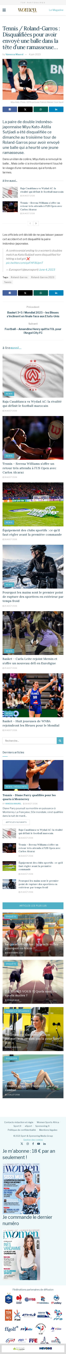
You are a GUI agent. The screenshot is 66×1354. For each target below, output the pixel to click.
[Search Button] (60, 740)
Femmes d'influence (18, 1011)
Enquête (11, 916)
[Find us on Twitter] (21, 1144)
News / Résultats (16, 787)
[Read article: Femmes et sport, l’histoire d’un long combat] (33, 1076)
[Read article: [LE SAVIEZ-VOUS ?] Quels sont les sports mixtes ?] (33, 982)
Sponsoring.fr (42, 1126)
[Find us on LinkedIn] (44, 1144)
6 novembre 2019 (15, 953)
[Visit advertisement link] (33, 1349)
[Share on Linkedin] (56, 109)
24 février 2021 (14, 1047)
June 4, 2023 (47, 269)
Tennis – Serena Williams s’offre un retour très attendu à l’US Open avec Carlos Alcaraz (41, 206)
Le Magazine (56, 10)
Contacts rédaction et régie (18, 1122)
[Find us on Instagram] (28, 1144)
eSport (28, 1126)
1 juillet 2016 (13, 1095)
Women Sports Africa (48, 1122)
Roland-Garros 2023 (42, 277)
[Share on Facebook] (10, 109)
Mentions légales (48, 1130)
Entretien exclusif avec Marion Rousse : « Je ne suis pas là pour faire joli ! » (32, 1039)
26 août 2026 (28, 196)
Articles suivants (18, 822)
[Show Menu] (4, 10)
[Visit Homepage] (27, 10)
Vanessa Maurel (14, 54)
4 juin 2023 (35, 54)
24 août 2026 (10, 730)
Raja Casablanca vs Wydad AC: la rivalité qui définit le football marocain (41, 190)
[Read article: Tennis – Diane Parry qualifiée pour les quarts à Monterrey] (33, 775)
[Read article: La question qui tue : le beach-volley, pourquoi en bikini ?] (33, 934)
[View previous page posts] (30, 223)
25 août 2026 (10, 606)
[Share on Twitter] (25, 109)
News (9, 394)
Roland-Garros (19, 277)
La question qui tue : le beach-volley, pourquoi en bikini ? (32, 946)
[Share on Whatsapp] (41, 109)
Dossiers (11, 1058)
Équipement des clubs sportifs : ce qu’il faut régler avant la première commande (41, 866)
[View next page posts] (36, 223)
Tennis (7, 282)
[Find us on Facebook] (33, 1144)
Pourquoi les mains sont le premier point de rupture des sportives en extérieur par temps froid (33, 596)
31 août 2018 (13, 1000)
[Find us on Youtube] (38, 1144)
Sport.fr (17, 1126)
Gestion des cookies (33, 1140)
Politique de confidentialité (22, 1130)
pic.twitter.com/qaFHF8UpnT (24, 262)
